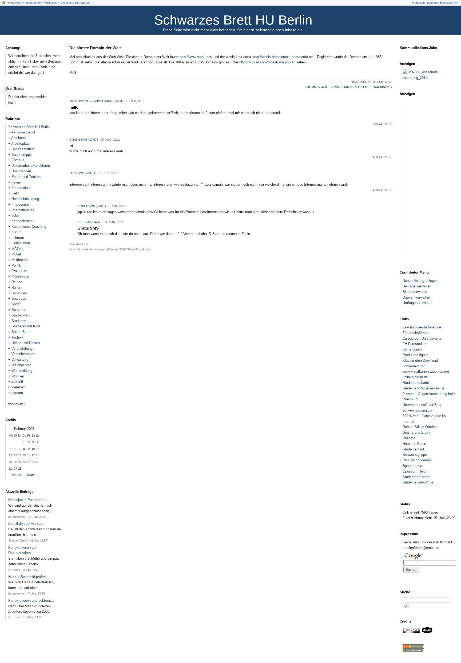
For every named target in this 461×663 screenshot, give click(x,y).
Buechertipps (21, 155)
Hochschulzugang (25, 199)
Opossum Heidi (414, 471)
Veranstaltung (22, 349)
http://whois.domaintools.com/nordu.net (283, 57)
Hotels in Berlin (414, 444)
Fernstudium (21, 188)
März (31, 475)
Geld (15, 193)
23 (28, 461)
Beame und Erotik (416, 432)
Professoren (20, 276)
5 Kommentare (316, 87)
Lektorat (17, 238)
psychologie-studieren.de (422, 327)
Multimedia (50, 2)
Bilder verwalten (415, 292)
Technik (17, 337)
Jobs (15, 215)
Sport (15, 304)
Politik (16, 265)
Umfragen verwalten (418, 303)
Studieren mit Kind (25, 326)
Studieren (18, 321)
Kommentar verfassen (349, 87)
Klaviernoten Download (420, 361)
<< (456, 2)
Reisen (16, 282)
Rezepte (409, 438)
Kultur (16, 232)
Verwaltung (19, 359)
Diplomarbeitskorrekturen (30, 166)
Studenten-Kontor (416, 477)
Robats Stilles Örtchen (420, 427)
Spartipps (18, 298)
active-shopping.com (419, 410)
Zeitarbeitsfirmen (415, 333)
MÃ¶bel (17, 249)
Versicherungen (23, 354)
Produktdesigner (415, 355)
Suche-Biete (20, 332)
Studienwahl (20, 315)
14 (19, 455)
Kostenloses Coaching (28, 227)
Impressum (20, 204)
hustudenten (33, 2)
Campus (17, 160)
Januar (16, 475)
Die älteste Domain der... (76, 2)
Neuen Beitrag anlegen (420, 281)
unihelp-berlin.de (415, 377)
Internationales (22, 210)
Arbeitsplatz (20, 143)
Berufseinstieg (22, 149)
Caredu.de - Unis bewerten (423, 338)
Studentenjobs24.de (418, 482)
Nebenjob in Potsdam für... (28, 500)
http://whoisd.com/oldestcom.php (265, 62)
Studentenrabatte (416, 383)
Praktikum (19, 271)
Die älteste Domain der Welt (95, 48)
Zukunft (17, 382)
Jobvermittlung (414, 366)
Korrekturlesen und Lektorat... (31, 601)
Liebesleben (20, 243)
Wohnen (17, 376)
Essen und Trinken (26, 177)
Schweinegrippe (415, 455)
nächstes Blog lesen (440, 2)
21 (19, 461)
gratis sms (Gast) (83, 139)
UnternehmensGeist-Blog (422, 405)
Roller (15, 288)
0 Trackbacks (381, 87)
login (11, 102)
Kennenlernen (22, 221)
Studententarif (413, 449)
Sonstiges (19, 293)
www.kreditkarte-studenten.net (426, 371)
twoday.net (14, 2)
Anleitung (18, 138)
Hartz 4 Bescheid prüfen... (28, 577)
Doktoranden (21, 171)
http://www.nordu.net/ (196, 57)
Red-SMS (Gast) (89, 222)
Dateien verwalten (416, 297)
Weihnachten (21, 365)
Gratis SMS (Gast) (91, 206)
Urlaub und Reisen (25, 343)
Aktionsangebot (23, 132)
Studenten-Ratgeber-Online (423, 388)
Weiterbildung (21, 371)
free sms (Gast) (82, 172)
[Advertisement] (432, 179)
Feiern (16, 182)
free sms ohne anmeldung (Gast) (96, 101)
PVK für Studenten (417, 460)
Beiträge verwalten (417, 286)
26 (11, 468)
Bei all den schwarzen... (26, 524)
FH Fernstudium (415, 344)
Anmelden (418, 2)
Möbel (16, 254)
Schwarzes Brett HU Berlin (233, 20)
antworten (382, 123)
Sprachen (18, 310)
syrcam (17, 393)
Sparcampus (412, 466)
